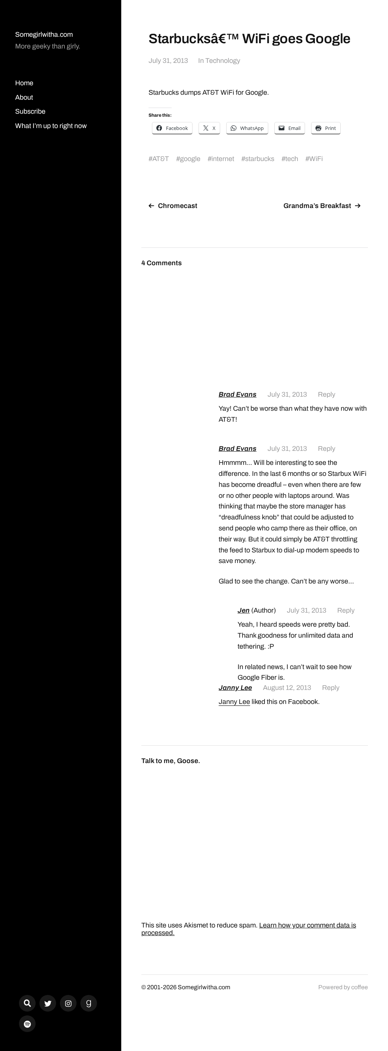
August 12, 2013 (287, 687)
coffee (359, 987)
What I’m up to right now (51, 126)
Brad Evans (238, 394)
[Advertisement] (293, 324)
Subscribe (30, 111)
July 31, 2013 (168, 60)
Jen (244, 610)
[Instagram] (68, 1003)
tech (291, 159)
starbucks (259, 159)
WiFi (316, 159)
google (190, 159)
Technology (222, 60)
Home (24, 83)
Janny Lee (235, 687)
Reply (326, 394)
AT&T (160, 159)
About (24, 97)
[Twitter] (47, 1003)
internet (222, 159)
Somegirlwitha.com (44, 34)
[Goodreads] (88, 1003)
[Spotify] (27, 1023)
